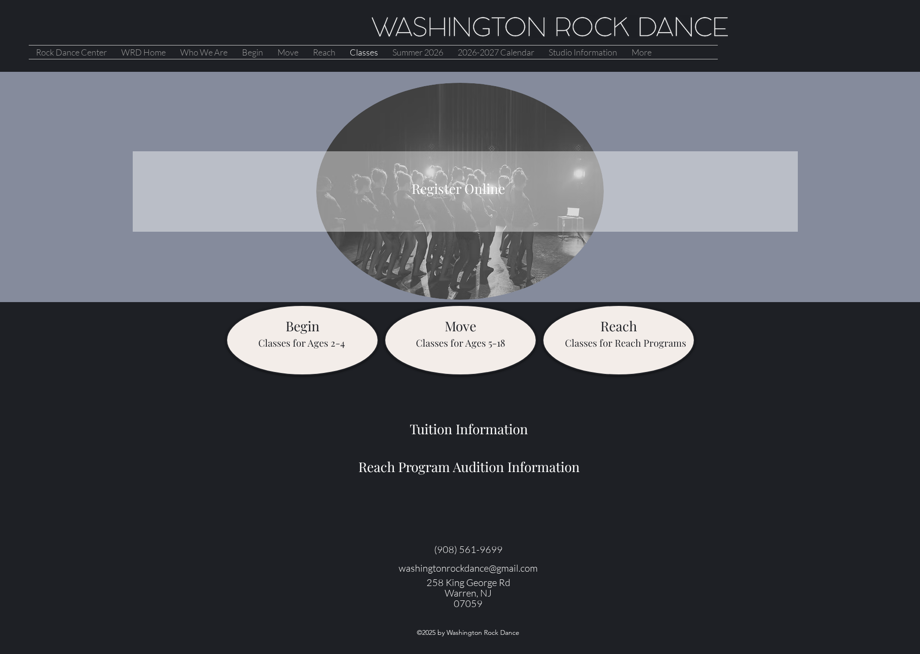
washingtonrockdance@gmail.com (468, 568)
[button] (302, 326)
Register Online (460, 188)
